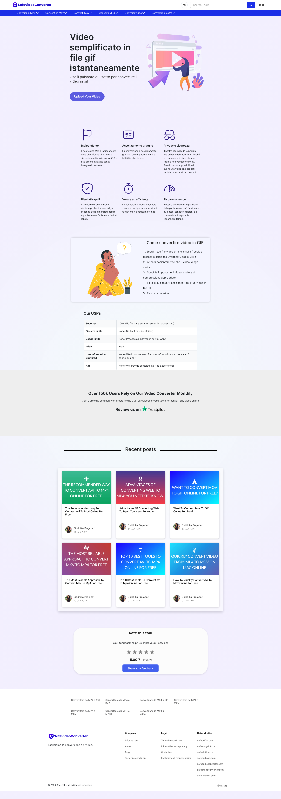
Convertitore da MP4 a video (152, 712)
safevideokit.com (206, 775)
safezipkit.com (205, 752)
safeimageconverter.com (210, 769)
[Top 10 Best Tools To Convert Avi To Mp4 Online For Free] (140, 559)
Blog (261, 4)
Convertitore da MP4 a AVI (85, 700)
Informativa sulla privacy (174, 746)
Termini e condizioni (135, 758)
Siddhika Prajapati (84, 528)
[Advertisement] (19, 78)
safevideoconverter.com (80, 785)
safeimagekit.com (206, 746)
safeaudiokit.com (206, 758)
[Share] (184, 5)
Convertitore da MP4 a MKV (186, 701)
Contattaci (166, 752)
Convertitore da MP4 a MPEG (117, 712)
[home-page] (32, 5)
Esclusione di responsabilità (176, 758)
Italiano (223, 785)
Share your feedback (140, 668)
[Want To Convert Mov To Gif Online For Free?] (194, 487)
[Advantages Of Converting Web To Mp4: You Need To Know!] (140, 487)
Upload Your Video (87, 96)
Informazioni (131, 740)
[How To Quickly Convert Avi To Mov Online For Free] (194, 559)
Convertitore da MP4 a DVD (117, 701)
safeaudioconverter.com (210, 763)
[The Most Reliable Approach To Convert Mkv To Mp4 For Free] (86, 559)
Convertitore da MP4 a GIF (154, 700)
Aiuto (128, 746)
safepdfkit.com (205, 740)
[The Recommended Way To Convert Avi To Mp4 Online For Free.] (86, 487)
